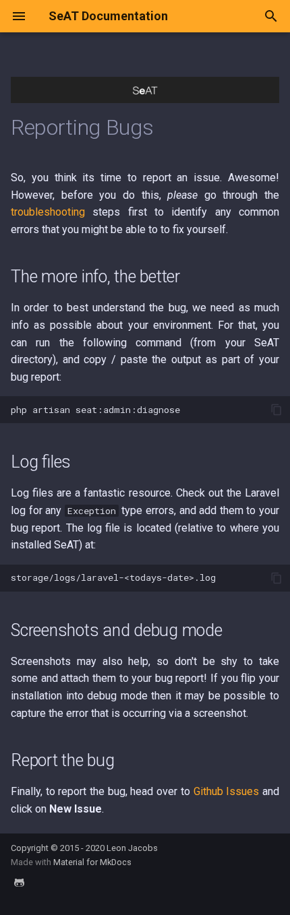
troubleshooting (48, 212)
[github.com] (19, 888)
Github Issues (227, 791)
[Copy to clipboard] (276, 410)
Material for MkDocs (92, 862)
